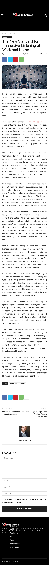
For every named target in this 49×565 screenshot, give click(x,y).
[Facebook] (4, 59)
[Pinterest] (15, 59)
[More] (26, 59)
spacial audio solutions (17, 383)
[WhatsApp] (21, 59)
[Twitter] (10, 59)
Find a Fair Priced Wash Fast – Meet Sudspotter (13, 413)
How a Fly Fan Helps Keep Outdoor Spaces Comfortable (36, 414)
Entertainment (14, 33)
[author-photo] (24, 437)
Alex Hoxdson (9, 54)
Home (4, 33)
